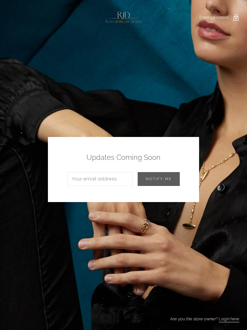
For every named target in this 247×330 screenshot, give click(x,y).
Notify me (159, 179)
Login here (229, 318)
